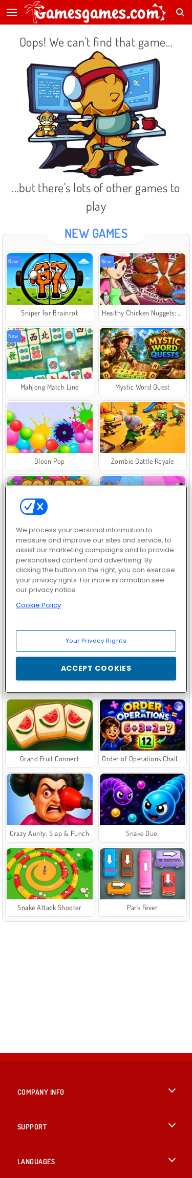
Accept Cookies (96, 668)
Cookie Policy (38, 604)
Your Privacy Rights (96, 641)
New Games (96, 233)
